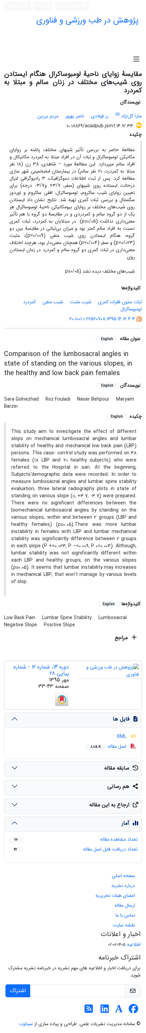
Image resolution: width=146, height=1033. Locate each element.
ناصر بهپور (74, 116)
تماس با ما (125, 915)
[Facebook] (133, 1011)
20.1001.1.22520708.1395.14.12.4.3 (102, 319)
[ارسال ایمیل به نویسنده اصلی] (117, 114)
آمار (125, 823)
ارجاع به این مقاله (109, 805)
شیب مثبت (80, 302)
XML (122, 736)
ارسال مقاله (124, 905)
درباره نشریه (123, 885)
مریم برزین (47, 116)
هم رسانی (118, 786)
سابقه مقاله (116, 768)
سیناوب (26, 1024)
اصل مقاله (109, 746)
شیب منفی (52, 302)
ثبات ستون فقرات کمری (120, 302)
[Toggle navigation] (136, 59)
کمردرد (29, 302)
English (16, 6)
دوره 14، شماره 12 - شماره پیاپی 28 (41, 670)
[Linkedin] (104, 1011)
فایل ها (121, 719)
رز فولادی (100, 116)
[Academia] (119, 1011)
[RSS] (88, 1011)
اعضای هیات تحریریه (115, 895)
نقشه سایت (124, 925)
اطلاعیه (134, 944)
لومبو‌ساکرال (131, 309)
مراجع (122, 637)
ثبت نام (44, 6)
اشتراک (18, 990)
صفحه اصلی (123, 875)
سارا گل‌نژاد (131, 116)
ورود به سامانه (71, 6)
